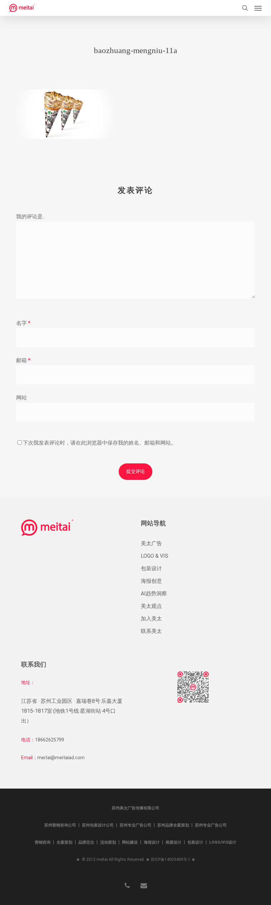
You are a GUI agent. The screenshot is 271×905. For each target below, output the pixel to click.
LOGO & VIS (154, 556)
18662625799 (49, 739)
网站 (21, 397)
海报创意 (151, 581)
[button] (258, 8)
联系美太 (151, 631)
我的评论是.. (30, 216)
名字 (23, 323)
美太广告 (151, 543)
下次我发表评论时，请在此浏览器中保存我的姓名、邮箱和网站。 (99, 443)
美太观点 (151, 606)
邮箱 (23, 360)
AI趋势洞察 (154, 593)
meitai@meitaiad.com (61, 757)
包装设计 (151, 568)
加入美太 (151, 618)
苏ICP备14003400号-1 (170, 859)
